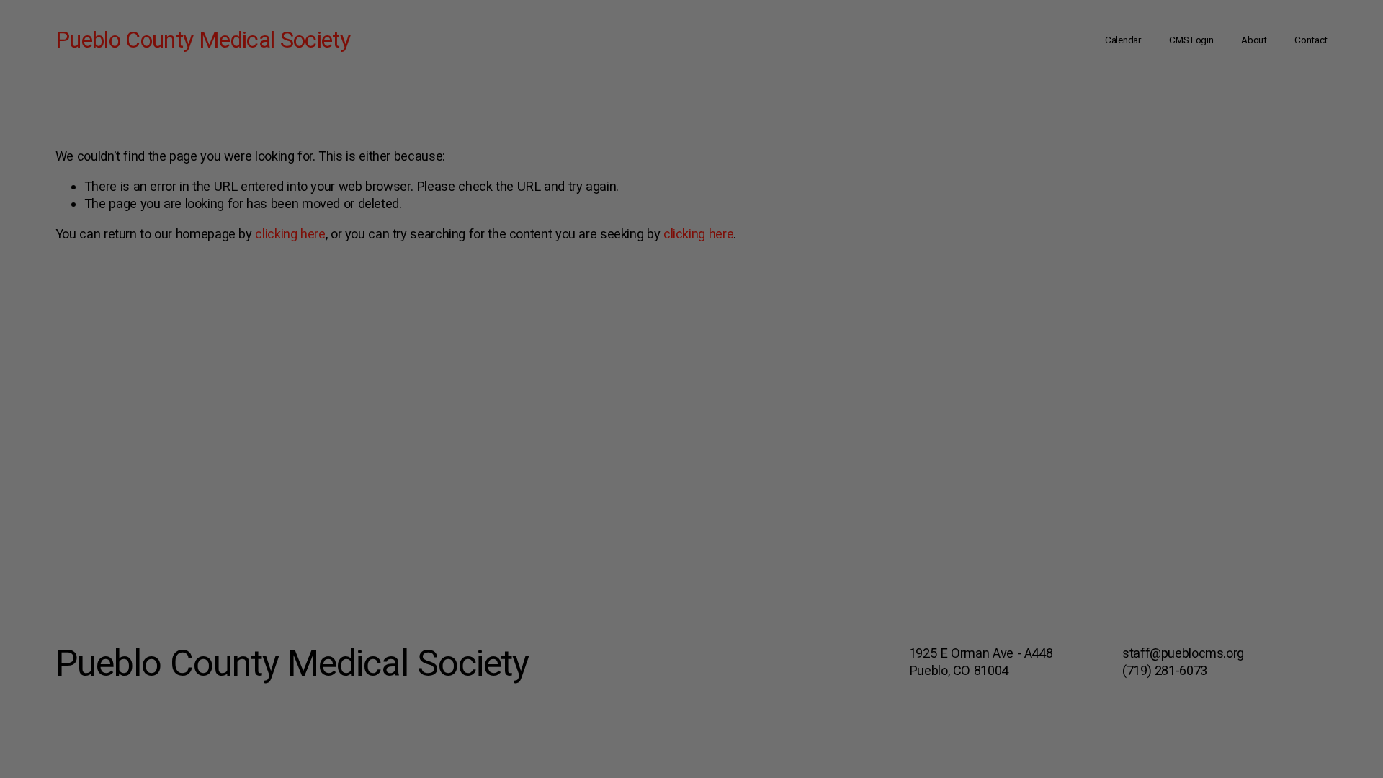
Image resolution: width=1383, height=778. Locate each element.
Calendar (1123, 39)
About (1254, 39)
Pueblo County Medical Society (202, 39)
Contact (1311, 39)
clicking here (290, 233)
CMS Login (1191, 39)
